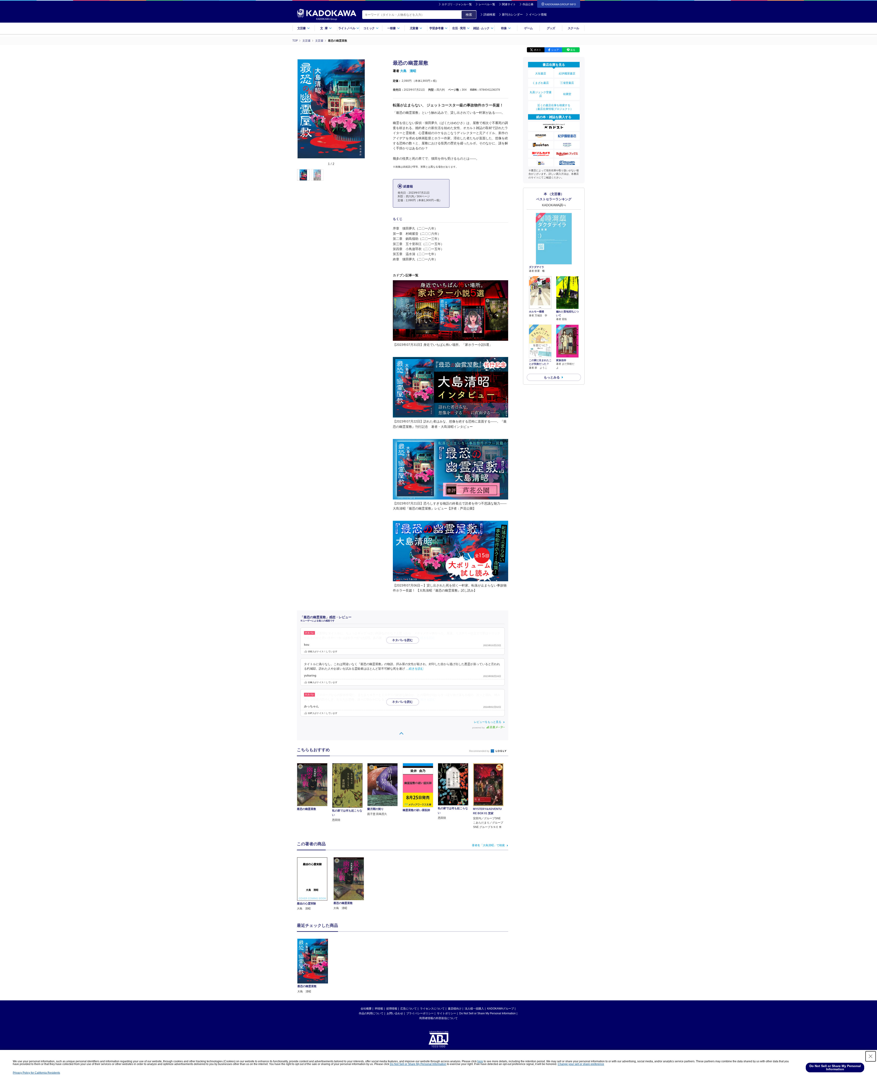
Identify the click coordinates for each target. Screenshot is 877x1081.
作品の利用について (371, 1013)
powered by (478, 727)
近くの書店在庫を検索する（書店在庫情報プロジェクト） (554, 107)
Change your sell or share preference (581, 1064)
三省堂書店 (567, 83)
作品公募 (528, 4)
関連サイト (509, 4)
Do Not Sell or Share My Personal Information (487, 1013)
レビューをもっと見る (487, 722)
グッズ (551, 28)
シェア (555, 49)
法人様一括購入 (474, 1008)
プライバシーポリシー (420, 1013)
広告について (408, 1008)
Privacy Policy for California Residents (36, 1072)
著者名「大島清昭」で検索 (488, 845)
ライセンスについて (432, 1008)
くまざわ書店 (540, 83)
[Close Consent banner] (871, 1056)
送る (572, 49)
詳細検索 (489, 14)
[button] (368, 175)
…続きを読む (426, 638)
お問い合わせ (395, 1013)
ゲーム (528, 28)
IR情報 (379, 1008)
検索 (469, 14)
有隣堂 (567, 94)
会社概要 (366, 1008)
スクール (573, 28)
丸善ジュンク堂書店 (541, 94)
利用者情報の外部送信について (438, 1018)
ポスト (537, 49)
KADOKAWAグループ (500, 1008)
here (480, 1061)
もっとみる (552, 377)
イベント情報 (538, 14)
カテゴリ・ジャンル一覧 (457, 4)
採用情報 (391, 1008)
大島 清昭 (408, 71)
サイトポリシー (446, 1013)
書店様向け (455, 1008)
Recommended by (479, 751)
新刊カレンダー (512, 14)
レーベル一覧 (487, 4)
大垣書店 (540, 73)
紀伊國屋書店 (567, 73)
